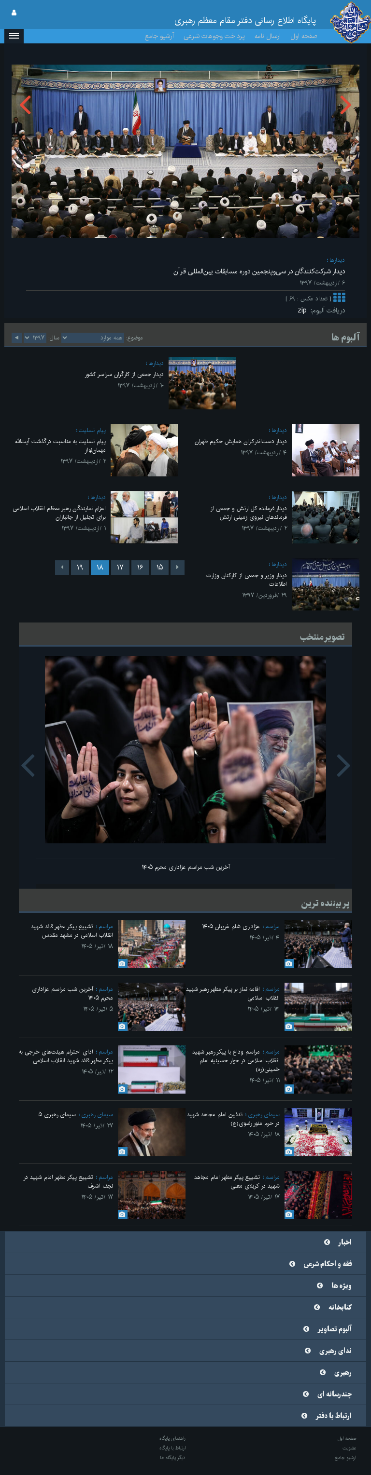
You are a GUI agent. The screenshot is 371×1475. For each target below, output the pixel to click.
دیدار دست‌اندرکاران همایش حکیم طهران (241, 441)
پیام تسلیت (92, 430)
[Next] (62, 567)
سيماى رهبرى (264, 1114)
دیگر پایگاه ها (173, 1457)
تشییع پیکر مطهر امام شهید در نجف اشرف (68, 1182)
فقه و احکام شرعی (328, 1264)
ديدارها (337, 260)
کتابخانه (340, 1307)
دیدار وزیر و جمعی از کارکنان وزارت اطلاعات (246, 580)
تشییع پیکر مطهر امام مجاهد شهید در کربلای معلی (237, 1182)
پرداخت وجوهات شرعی (214, 36)
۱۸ (100, 567)
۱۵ (160, 567)
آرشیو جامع (159, 36)
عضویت (349, 1448)
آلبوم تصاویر (335, 1329)
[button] (14, 36)
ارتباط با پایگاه (172, 1448)
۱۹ (80, 567)
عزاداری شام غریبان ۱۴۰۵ (231, 926)
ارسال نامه (268, 36)
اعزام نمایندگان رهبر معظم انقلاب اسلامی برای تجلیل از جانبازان (59, 513)
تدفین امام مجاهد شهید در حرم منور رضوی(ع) (233, 1119)
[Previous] (178, 567)
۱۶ (140, 567)
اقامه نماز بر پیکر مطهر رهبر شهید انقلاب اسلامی (233, 993)
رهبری (343, 1372)
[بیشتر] (339, 298)
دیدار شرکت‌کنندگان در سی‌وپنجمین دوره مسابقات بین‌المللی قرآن (259, 271)
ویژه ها (341, 1286)
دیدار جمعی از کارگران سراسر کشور (124, 374)
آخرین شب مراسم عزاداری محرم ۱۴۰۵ (186, 867)
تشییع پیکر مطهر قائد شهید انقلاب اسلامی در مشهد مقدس (72, 931)
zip (304, 310)
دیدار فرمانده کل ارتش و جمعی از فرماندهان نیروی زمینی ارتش (248, 513)
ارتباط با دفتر (334, 1416)
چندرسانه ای (334, 1394)
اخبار (345, 1242)
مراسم (272, 926)
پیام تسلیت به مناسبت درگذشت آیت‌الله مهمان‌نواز (60, 446)
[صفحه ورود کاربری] (14, 13)
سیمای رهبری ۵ (57, 1114)
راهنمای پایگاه (172, 1438)
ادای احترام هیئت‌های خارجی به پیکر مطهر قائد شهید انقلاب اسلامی (66, 1056)
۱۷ (120, 567)
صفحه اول (303, 36)
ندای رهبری (335, 1351)
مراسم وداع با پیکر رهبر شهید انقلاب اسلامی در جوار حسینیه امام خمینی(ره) (236, 1060)
